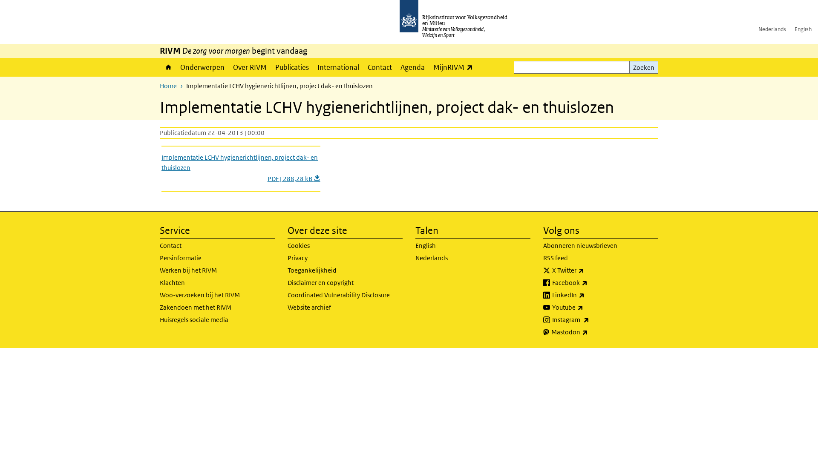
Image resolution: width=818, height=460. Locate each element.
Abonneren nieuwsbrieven (580, 246)
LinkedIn (587, 294)
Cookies (299, 246)
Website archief (309, 307)
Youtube (586, 307)
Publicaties (292, 67)
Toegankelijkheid (312, 270)
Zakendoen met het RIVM (195, 307)
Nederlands (772, 29)
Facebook (588, 282)
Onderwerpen (202, 67)
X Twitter (587, 270)
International (338, 67)
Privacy (298, 258)
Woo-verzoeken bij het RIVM (200, 295)
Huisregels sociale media (194, 320)
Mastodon (588, 332)
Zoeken (643, 67)
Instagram (589, 319)
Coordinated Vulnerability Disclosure (339, 295)
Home (168, 67)
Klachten (172, 283)
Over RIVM (250, 67)
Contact (380, 67)
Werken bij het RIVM (188, 270)
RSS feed (555, 258)
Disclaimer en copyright (321, 283)
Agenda (412, 67)
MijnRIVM (455, 67)
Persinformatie (181, 258)
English (803, 29)
